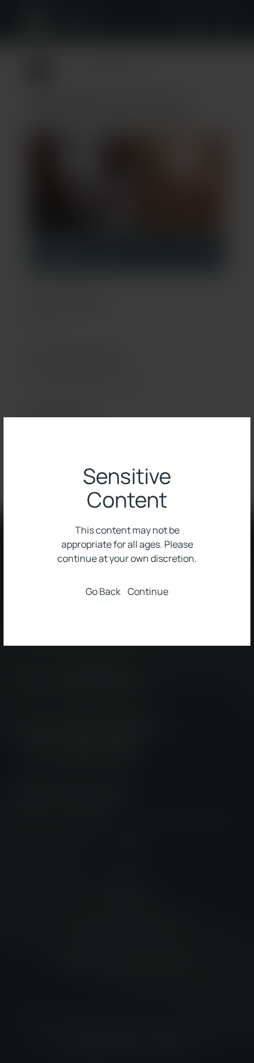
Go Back (103, 591)
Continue (148, 591)
